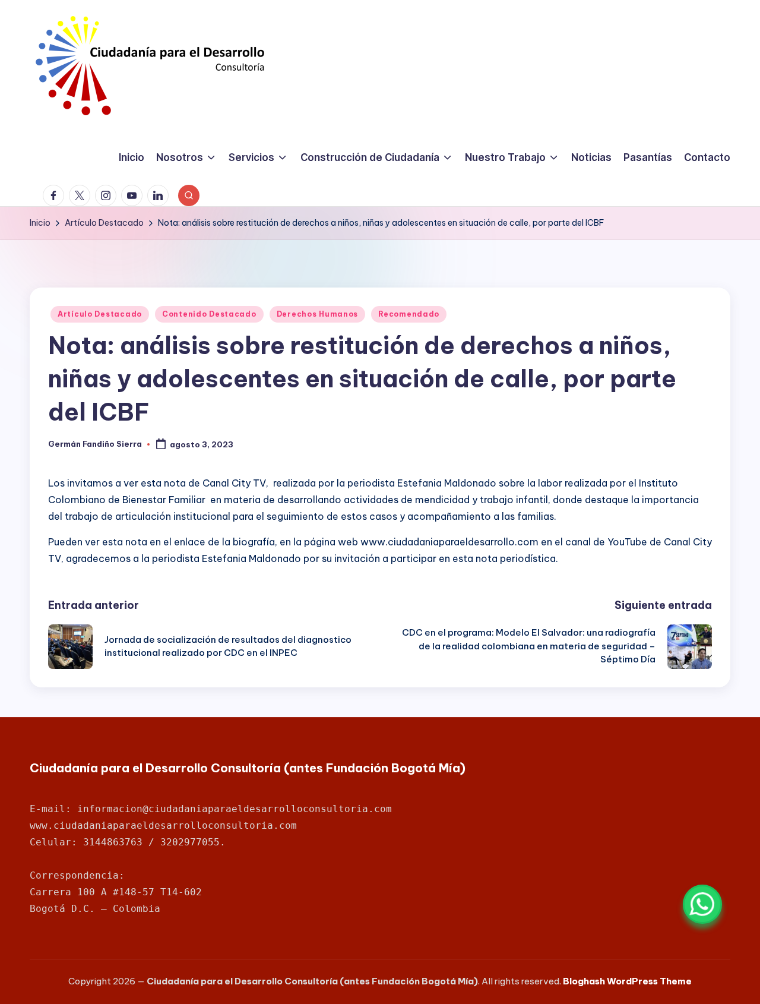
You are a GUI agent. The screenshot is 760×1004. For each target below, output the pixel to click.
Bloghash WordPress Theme (627, 981)
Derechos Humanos (318, 314)
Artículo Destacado (100, 314)
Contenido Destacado (209, 314)
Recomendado (408, 314)
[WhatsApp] (702, 904)
